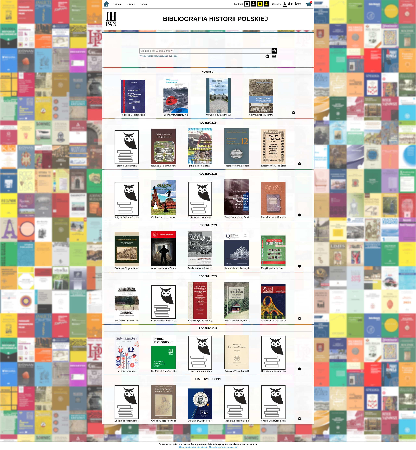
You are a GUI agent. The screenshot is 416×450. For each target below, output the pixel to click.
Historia (131, 4)
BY (266, 3)
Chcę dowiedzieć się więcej (193, 447)
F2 (297, 3)
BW (253, 3)
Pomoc (144, 4)
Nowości (118, 4)
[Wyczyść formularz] (267, 56)
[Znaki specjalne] (274, 56)
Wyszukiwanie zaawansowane (153, 56)
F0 (284, 3)
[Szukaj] (274, 51)
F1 (290, 3)
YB (260, 3)
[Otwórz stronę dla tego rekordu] (134, 97)
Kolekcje (173, 56)
